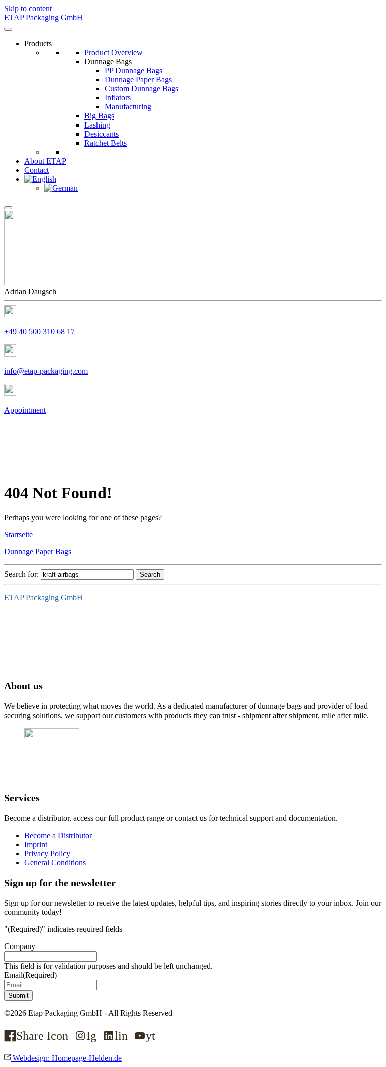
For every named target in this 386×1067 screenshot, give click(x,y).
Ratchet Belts (105, 143)
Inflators (118, 97)
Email (30, 975)
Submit (18, 995)
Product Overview (113, 52)
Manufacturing (128, 106)
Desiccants (101, 134)
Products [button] (38, 43)
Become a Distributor (58, 835)
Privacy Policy (47, 853)
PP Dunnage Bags (133, 70)
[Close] (8, 207)
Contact (36, 170)
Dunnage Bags (108, 61)
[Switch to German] (61, 188)
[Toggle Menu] (8, 29)
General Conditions (55, 862)
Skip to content (28, 8)
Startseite (18, 534)
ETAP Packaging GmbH (43, 597)
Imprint (35, 844)
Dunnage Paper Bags (138, 79)
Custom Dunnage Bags (141, 88)
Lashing (97, 125)
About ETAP (45, 161)
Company (19, 946)
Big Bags (99, 115)
